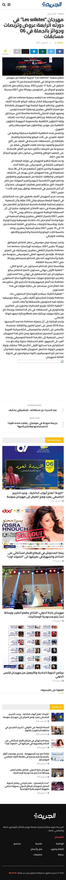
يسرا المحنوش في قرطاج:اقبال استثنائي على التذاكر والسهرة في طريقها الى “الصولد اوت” (35, 554)
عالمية (38, 844)
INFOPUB (13, 873)
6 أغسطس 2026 (56, 501)
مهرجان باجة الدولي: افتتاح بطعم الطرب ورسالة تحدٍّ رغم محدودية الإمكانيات (34, 614)
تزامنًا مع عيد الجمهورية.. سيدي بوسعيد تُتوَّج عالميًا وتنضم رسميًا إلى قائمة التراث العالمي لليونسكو (26, 757)
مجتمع (17, 844)
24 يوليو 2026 (57, 620)
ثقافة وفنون (51, 14)
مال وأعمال (36, 849)
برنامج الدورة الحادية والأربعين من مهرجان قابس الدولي (33, 674)
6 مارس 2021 (41, 42)
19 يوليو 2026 (57, 680)
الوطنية (60, 844)
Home (61, 14)
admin (60, 42)
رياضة (61, 855)
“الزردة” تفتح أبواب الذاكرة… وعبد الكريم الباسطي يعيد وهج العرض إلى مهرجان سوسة (35, 494)
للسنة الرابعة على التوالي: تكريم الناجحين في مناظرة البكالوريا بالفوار (27, 728)
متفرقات (37, 855)
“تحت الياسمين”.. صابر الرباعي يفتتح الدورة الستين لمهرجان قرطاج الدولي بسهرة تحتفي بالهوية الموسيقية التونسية (27, 786)
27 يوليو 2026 (57, 560)
